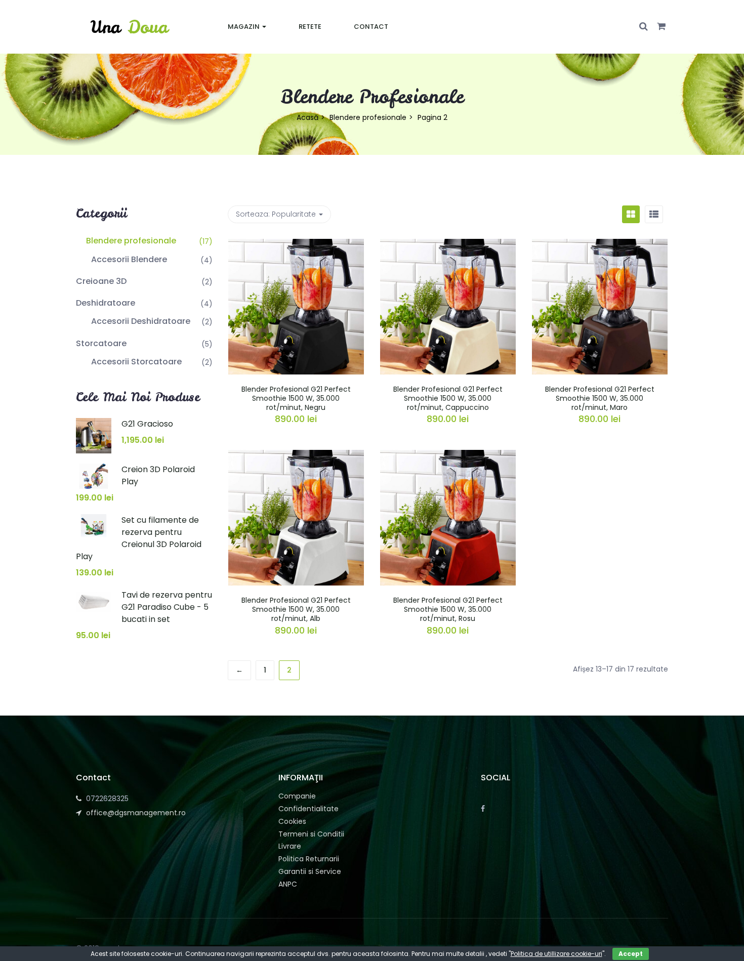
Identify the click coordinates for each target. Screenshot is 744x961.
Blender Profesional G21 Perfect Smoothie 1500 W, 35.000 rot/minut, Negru (296, 398)
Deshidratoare (105, 303)
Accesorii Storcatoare (136, 361)
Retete (310, 26)
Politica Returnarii (308, 859)
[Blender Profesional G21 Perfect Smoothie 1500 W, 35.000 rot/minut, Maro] (600, 245)
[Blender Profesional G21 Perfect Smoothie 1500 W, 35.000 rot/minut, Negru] (296, 245)
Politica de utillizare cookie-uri (556, 953)
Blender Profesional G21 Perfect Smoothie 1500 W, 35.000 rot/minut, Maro (599, 398)
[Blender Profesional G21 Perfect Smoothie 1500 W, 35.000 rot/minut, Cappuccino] (448, 245)
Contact (371, 26)
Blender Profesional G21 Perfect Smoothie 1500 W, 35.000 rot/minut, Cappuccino (448, 398)
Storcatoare (101, 343)
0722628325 (107, 798)
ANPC (287, 884)
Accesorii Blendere (129, 259)
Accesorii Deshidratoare (140, 321)
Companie (297, 796)
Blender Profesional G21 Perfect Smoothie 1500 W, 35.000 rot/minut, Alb (296, 609)
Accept (630, 953)
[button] (661, 27)
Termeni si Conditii (311, 834)
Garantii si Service (309, 871)
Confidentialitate (308, 809)
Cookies (292, 821)
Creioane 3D (101, 281)
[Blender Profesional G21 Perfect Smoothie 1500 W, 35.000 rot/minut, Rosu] (448, 456)
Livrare (289, 846)
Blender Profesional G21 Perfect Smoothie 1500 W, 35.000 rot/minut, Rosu (448, 609)
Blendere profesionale (367, 117)
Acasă (307, 117)
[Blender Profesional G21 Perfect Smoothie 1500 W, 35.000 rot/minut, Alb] (296, 456)
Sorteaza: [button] (276, 214)
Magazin (244, 26)
